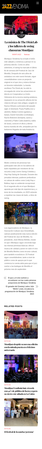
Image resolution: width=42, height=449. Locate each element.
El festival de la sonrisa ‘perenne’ (19, 431)
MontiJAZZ (16, 54)
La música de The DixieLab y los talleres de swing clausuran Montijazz (21, 46)
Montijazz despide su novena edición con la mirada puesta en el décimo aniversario (21, 347)
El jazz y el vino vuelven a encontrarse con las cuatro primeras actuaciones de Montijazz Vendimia (22, 280)
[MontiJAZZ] (15, 7)
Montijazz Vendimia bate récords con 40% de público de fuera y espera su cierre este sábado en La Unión (20, 391)
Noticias (27, 54)
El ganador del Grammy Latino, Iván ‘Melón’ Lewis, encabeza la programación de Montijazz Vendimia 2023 (19, 290)
